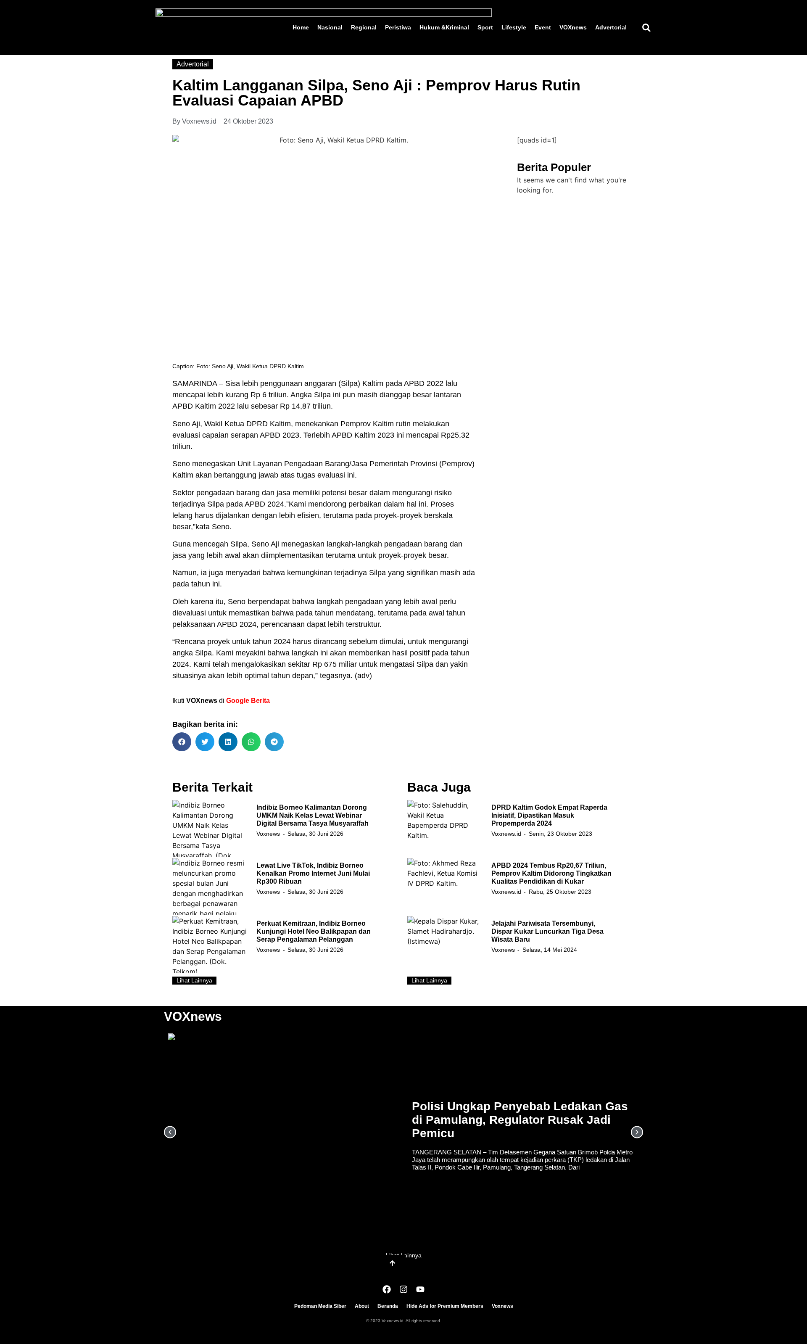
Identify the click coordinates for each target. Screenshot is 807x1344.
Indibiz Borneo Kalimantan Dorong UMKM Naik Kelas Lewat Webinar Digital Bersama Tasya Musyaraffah (312, 815)
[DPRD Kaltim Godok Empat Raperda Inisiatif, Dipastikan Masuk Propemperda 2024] (445, 828)
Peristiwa (398, 27)
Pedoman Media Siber (320, 1306)
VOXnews (573, 27)
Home (301, 27)
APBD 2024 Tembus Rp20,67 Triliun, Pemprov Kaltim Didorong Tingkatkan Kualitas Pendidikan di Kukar (551, 873)
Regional (364, 27)
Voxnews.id (506, 833)
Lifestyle (513, 27)
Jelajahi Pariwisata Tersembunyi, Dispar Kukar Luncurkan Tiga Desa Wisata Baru (547, 931)
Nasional (330, 27)
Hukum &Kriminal (444, 27)
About (362, 1306)
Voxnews (268, 833)
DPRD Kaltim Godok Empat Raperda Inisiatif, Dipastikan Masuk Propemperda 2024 (549, 815)
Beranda (387, 1306)
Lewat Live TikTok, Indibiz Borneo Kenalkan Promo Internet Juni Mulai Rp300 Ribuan (313, 873)
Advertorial (611, 27)
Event (543, 27)
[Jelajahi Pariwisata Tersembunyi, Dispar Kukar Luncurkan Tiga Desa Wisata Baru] (445, 944)
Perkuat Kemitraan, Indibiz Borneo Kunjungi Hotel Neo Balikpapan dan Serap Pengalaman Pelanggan (313, 931)
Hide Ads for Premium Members (444, 1306)
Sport (485, 27)
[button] (646, 27)
